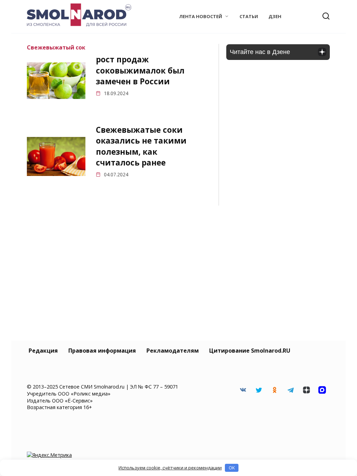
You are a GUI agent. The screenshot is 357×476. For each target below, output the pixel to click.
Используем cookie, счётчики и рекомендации (170, 468)
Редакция (43, 350)
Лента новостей (200, 16)
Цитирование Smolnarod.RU (249, 350)
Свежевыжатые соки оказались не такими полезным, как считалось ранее (141, 146)
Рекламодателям (172, 350)
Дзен (274, 16)
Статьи (249, 16)
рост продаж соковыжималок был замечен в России (140, 70)
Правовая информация (102, 350)
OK (232, 468)
